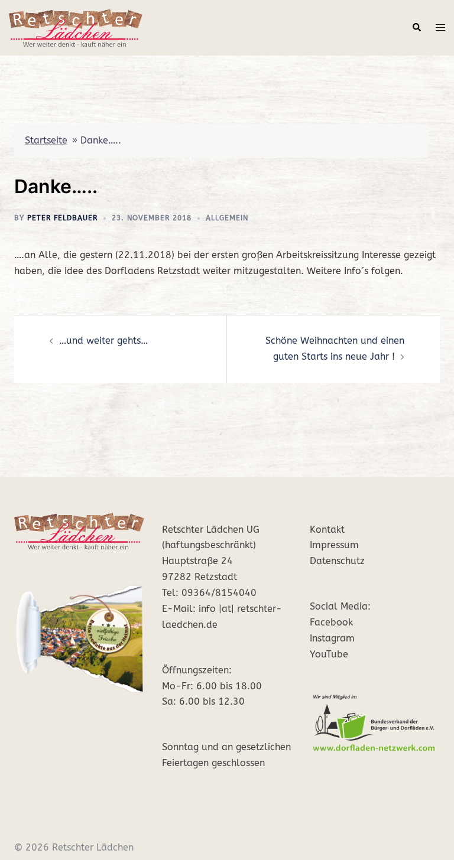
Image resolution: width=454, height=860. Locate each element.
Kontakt (327, 529)
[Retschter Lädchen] (75, 26)
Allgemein (227, 218)
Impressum (334, 544)
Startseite (46, 140)
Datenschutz (337, 560)
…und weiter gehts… (103, 340)
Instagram (332, 638)
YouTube (329, 654)
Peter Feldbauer (62, 218)
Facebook (331, 622)
